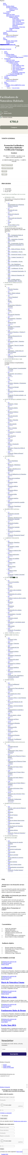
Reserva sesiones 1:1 (11, 36)
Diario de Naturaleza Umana (12, 982)
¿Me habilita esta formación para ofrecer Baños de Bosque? (14, 896)
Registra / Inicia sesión (11, 40)
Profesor (6, 111)
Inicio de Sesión (15, 87)
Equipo (5, 1064)
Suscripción (14, 1054)
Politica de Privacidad (8, 1067)
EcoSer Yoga (15, 18)
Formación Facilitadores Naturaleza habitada (14, 127)
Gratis (10, 29)
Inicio (4, 3)
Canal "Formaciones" (7, 165)
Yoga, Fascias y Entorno (18, 22)
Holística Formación (5, 1087)
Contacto (8, 11)
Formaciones (6, 13)
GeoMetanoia (6, 968)
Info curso (4, 174)
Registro (9, 87)
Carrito (8, 43)
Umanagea (12, 10)
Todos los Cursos (10, 14)
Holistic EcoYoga (13, 8)
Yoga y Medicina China (18, 20)
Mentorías (5, 33)
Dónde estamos (7, 1066)
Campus (5, 39)
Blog (4, 38)
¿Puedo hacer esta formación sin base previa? (13, 885)
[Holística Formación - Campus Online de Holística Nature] (5, 49)
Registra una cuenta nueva (20, 1121)
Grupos (5, 32)
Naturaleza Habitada (14, 28)
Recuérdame (5, 1115)
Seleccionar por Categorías (12, 15)
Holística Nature (10, 6)
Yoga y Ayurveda (16, 21)
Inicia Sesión (19, 1151)
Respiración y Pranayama (18, 27)
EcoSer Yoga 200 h (8, 1025)
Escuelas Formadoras (11, 7)
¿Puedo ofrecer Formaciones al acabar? (11, 908)
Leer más (14, 961)
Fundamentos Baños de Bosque (13, 1010)
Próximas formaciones (11, 31)
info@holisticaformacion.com (7, 44)
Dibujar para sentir (9, 997)
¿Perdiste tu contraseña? (6, 1113)
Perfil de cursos (10, 42)
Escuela (5, 4)
